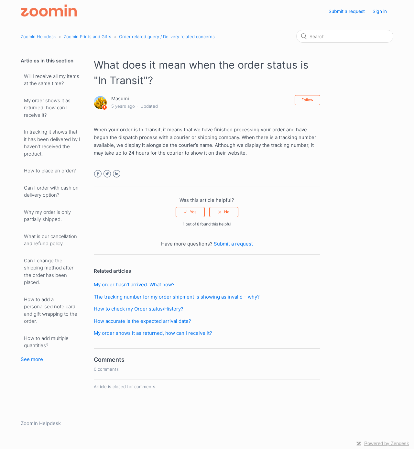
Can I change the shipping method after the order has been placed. (48, 271)
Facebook (98, 174)
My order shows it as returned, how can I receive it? (47, 107)
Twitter (107, 174)
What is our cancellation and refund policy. (50, 240)
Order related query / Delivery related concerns (167, 36)
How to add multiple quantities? (46, 342)
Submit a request (347, 11)
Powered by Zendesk (386, 443)
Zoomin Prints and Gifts (87, 36)
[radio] (190, 212)
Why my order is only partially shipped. (47, 216)
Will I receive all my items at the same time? (51, 80)
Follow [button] (307, 99)
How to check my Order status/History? (138, 309)
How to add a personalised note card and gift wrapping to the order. (50, 310)
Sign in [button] (380, 11)
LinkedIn (117, 174)
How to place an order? (50, 171)
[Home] (49, 15)
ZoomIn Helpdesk (38, 36)
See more (32, 359)
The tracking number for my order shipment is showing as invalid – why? (177, 297)
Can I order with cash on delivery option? (51, 191)
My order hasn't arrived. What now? (134, 284)
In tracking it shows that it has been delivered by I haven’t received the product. (52, 143)
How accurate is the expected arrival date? (142, 321)
